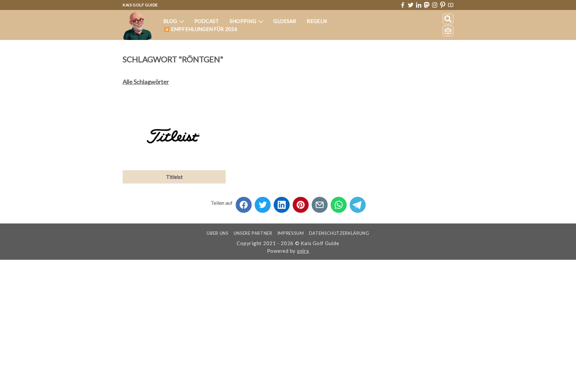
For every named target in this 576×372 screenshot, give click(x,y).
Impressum (290, 233)
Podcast (206, 21)
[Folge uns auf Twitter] (410, 5)
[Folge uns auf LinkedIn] (418, 5)
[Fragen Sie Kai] (448, 31)
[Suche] (448, 19)
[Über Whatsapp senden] (339, 202)
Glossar (284, 21)
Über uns (217, 233)
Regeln (317, 21)
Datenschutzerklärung (339, 233)
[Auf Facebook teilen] (244, 202)
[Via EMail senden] (320, 202)
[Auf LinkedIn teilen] (282, 202)
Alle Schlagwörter (146, 81)
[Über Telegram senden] (358, 202)
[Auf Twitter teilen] (263, 202)
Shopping (244, 21)
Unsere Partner (253, 233)
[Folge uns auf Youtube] (450, 5)
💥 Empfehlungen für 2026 (200, 29)
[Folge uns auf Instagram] (434, 5)
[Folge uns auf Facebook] (402, 5)
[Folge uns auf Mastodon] (426, 5)
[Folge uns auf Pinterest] (442, 5)
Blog (170, 21)
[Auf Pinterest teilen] (301, 202)
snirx (303, 251)
